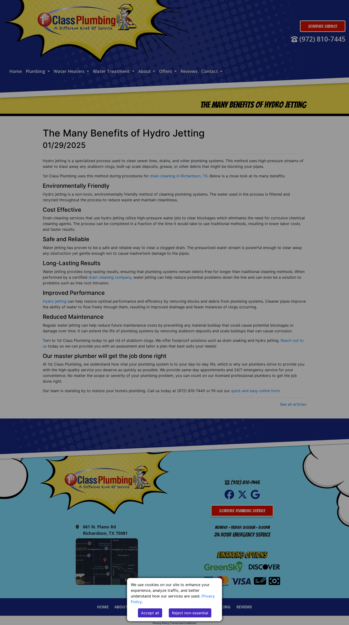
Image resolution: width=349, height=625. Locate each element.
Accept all (150, 613)
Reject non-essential (190, 613)
